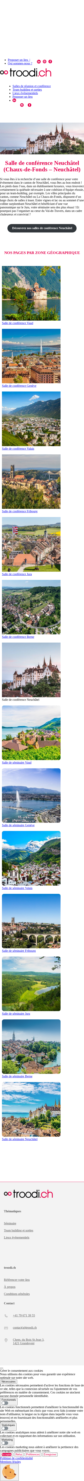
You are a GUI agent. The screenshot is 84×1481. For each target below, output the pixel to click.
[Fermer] (1, 1368)
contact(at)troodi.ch (25, 1327)
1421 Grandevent (23, 1343)
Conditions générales (17, 1294)
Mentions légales (10, 1461)
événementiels (20, 1237)
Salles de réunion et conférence (32, 86)
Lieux (8, 1237)
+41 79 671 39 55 (24, 1315)
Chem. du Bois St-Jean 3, (28, 1339)
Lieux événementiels (25, 93)
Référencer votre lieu (17, 1279)
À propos (9, 1286)
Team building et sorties (27, 89)
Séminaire (10, 1223)
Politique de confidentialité (16, 1458)
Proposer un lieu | (19, 59)
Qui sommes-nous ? (20, 63)
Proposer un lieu (23, 96)
